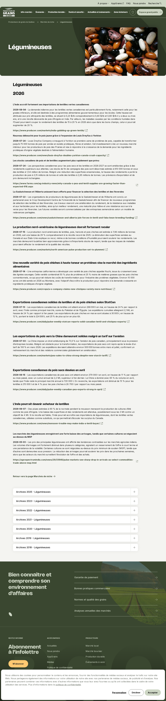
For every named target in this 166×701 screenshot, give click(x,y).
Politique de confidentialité (59, 667)
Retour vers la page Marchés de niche (32, 476)
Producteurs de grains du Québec (21, 22)
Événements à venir (95, 662)
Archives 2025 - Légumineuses (33, 491)
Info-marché (26, 12)
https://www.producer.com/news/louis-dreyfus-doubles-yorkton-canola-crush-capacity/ (59, 155)
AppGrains (116, 3)
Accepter (153, 692)
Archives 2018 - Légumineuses (33, 547)
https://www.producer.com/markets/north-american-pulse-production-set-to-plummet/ (59, 249)
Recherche (153, 3)
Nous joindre (139, 3)
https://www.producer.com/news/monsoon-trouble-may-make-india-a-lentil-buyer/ (56, 423)
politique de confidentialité (68, 684)
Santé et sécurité (76, 12)
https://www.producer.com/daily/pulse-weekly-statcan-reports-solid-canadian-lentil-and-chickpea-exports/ (69, 321)
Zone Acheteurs (121, 12)
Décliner (136, 692)
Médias (50, 662)
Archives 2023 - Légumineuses (33, 501)
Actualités (52, 645)
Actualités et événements (99, 12)
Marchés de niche (47, 22)
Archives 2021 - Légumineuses (33, 519)
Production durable (56, 12)
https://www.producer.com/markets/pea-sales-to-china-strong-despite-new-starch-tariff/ (60, 355)
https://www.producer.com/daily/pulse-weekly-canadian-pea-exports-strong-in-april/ (57, 389)
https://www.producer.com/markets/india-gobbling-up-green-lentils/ (48, 130)
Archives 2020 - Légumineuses (33, 528)
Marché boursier (94, 651)
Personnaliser (119, 692)
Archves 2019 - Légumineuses (33, 538)
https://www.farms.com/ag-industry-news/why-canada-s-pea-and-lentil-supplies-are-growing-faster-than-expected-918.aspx (69, 185)
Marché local (92, 645)
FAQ (128, 3)
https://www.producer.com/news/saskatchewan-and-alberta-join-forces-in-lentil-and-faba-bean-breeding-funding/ (73, 217)
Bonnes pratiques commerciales (92, 588)
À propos (102, 3)
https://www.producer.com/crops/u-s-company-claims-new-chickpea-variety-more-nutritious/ (62, 289)
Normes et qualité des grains (90, 599)
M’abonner (18, 663)
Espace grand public (148, 12)
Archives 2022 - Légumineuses (33, 510)
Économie (40, 12)
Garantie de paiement (86, 577)
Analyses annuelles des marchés (92, 610)
